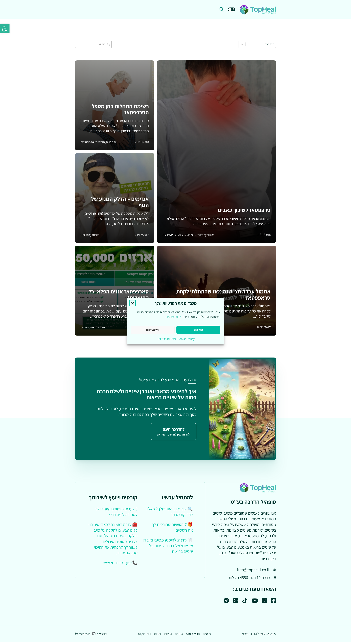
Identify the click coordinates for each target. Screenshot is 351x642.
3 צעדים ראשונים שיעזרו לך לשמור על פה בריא (116, 511)
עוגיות (157, 634)
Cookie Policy (186, 339)
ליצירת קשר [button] (144, 634)
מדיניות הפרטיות (174, 317)
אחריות (179, 634)
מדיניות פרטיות (167, 339)
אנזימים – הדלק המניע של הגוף (120, 202)
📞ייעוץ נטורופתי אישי (120, 562)
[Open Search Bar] (222, 9)
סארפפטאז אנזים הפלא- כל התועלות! (118, 294)
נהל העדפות (152, 330)
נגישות (168, 634)
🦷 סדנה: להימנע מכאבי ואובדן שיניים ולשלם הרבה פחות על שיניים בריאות (168, 545)
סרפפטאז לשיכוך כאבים (244, 210)
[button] (5, 28)
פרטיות (207, 634)
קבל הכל (198, 330)
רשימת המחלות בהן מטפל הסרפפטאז (120, 109)
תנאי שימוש (193, 634)
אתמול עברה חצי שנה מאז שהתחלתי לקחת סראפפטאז (223, 294)
